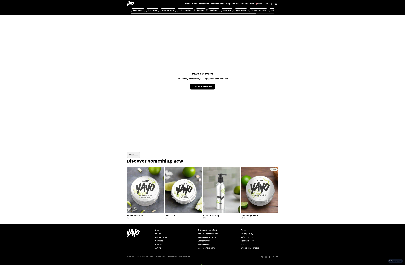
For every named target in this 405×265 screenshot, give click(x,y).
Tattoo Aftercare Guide (208, 234)
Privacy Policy (247, 234)
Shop (157, 230)
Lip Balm (274, 10)
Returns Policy (247, 241)
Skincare (159, 241)
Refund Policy (247, 237)
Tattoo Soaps (152, 10)
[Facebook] (262, 256)
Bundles (159, 244)
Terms (243, 230)
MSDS (243, 244)
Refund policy (141, 256)
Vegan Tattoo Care (206, 248)
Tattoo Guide (203, 244)
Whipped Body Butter (258, 10)
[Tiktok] (270, 256)
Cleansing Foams (168, 10)
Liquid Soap (227, 10)
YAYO (133, 256)
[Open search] (267, 3)
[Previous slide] (130, 190)
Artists (158, 248)
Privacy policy (150, 256)
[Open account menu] (271, 3)
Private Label (161, 237)
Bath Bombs (213, 10)
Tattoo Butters (138, 10)
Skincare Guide (204, 241)
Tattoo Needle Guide (207, 237)
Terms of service (161, 256)
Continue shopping (202, 86)
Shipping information (250, 248)
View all (133, 155)
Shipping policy (172, 256)
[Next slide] (160, 190)
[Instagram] (266, 256)
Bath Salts (201, 10)
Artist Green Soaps (185, 10)
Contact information (184, 256)
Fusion (158, 234)
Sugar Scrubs (241, 10)
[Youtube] (277, 256)
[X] (273, 256)
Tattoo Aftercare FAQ (207, 230)
